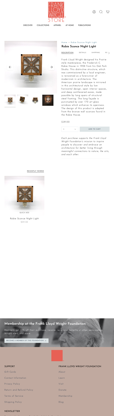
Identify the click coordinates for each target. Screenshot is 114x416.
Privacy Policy (12, 383)
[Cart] (107, 11)
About (62, 371)
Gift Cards (10, 371)
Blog (61, 402)
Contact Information (15, 378)
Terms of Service (13, 396)
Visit (61, 383)
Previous (10, 67)
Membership (65, 396)
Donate (62, 389)
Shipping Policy (13, 402)
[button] (28, 25)
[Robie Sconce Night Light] (24, 196)
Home (64, 42)
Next (51, 67)
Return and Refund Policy (18, 389)
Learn (62, 378)
